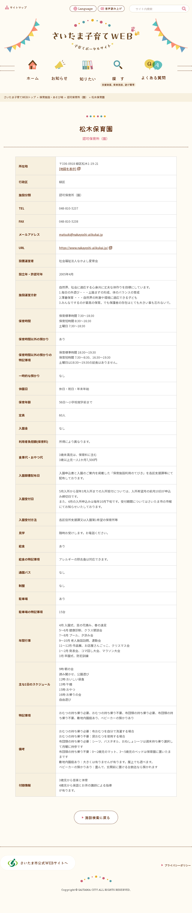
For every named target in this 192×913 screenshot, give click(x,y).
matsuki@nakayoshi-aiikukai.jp (81, 234)
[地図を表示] (67, 169)
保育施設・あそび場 (51, 97)
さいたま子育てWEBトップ (20, 97)
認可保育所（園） (77, 97)
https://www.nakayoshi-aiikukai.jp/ (83, 247)
